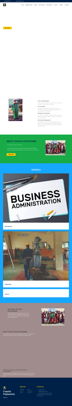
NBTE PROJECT (42, 4)
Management (8, 226)
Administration (28, 4)
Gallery (56, 4)
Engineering (8, 284)
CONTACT (61, 4)
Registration (49, 4)
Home (22, 4)
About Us (21, 392)
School (35, 4)
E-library (67, 4)
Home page (22, 389)
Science (7, 294)
